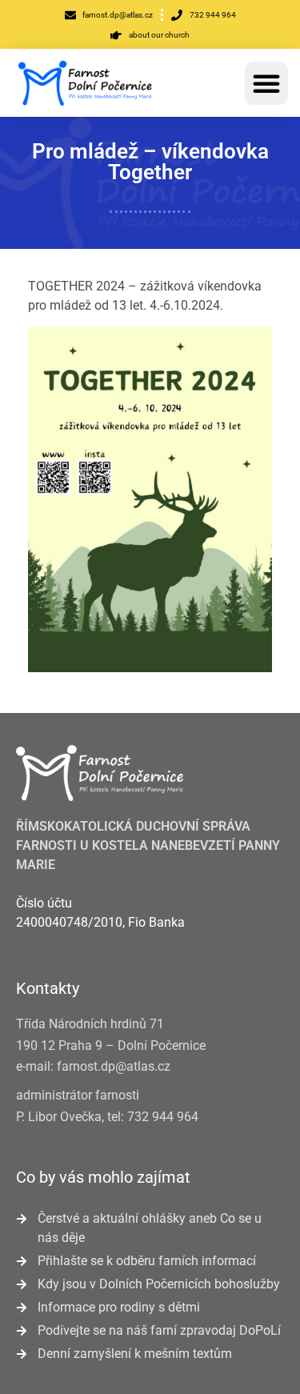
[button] (266, 83)
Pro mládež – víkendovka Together (150, 161)
